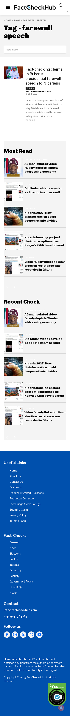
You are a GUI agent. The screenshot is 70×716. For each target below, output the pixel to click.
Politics (30, 88)
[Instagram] (15, 634)
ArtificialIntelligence (37, 159)
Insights (30, 208)
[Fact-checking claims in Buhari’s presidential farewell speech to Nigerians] (13, 72)
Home (7, 20)
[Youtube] (39, 634)
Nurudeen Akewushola (38, 91)
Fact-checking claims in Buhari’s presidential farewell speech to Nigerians (44, 76)
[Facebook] (7, 634)
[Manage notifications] (61, 708)
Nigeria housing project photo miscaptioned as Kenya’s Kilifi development (44, 241)
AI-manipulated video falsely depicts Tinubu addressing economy (41, 167)
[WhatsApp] (31, 634)
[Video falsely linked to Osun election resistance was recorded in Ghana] (13, 265)
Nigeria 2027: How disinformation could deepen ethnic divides (40, 216)
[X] (23, 634)
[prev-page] (7, 287)
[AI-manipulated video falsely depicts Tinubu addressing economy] (13, 167)
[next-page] (15, 287)
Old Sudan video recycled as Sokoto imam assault (43, 190)
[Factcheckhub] (35, 7)
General (30, 184)
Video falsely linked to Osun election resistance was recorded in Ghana (45, 265)
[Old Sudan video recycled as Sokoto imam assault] (13, 191)
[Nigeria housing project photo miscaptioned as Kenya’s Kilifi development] (13, 240)
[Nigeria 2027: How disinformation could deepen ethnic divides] (13, 216)
